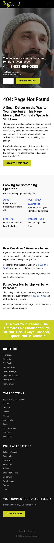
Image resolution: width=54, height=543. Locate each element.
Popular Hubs (36, 218)
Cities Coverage (9, 371)
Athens (6, 469)
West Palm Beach (10, 473)
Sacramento (8, 477)
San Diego (7, 432)
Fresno (6, 412)
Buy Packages (9, 367)
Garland (6, 424)
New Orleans (8, 481)
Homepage (7, 355)
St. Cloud (6, 403)
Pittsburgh (7, 464)
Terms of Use (8, 384)
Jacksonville (8, 420)
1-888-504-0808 (38, 296)
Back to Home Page (17, 163)
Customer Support (10, 376)
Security (22, 531)
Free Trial (8, 218)
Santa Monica (9, 460)
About (6, 199)
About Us (7, 359)
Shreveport (7, 437)
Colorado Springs (10, 452)
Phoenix (6, 408)
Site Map (31, 531)
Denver (6, 485)
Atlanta (6, 416)
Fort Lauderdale (9, 428)
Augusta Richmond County (14, 399)
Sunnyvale (7, 456)
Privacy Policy (8, 380)
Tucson (6, 489)
